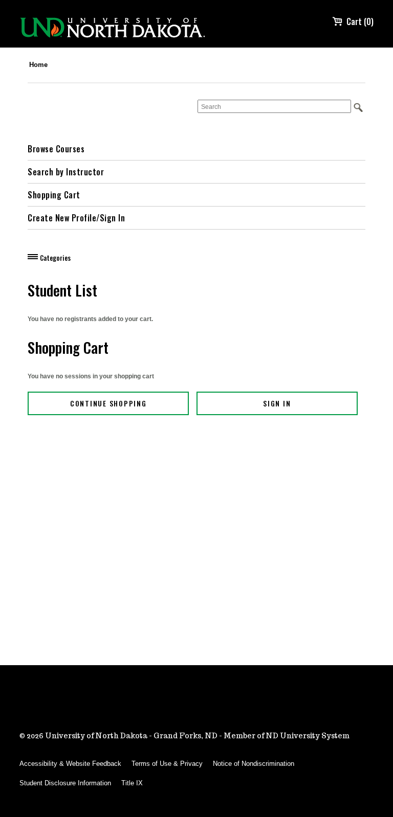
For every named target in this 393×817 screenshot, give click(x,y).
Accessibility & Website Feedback (70, 763)
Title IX (132, 783)
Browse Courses (56, 149)
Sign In (277, 403)
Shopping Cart (54, 195)
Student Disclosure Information (65, 783)
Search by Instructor (66, 172)
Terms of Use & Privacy (167, 763)
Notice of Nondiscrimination (253, 763)
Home (38, 65)
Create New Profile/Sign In (76, 218)
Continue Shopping (108, 403)
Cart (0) (360, 21)
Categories (55, 258)
